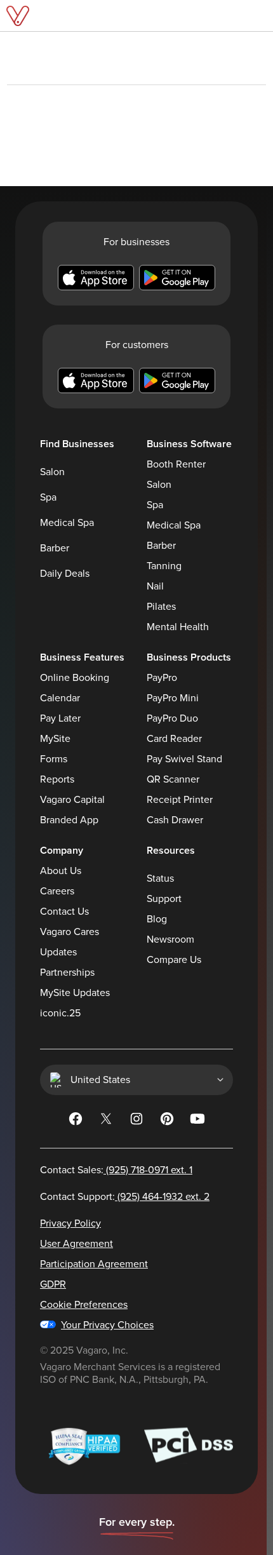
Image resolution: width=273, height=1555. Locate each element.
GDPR (53, 1284)
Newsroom (170, 939)
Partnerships (67, 972)
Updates (58, 952)
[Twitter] (106, 1121)
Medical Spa (67, 523)
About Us (60, 871)
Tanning (164, 566)
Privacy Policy (70, 1223)
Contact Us (64, 911)
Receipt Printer (180, 800)
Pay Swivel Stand (184, 759)
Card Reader (174, 739)
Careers (57, 891)
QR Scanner (173, 779)
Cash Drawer (175, 820)
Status (160, 878)
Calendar (60, 698)
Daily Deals (65, 574)
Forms (53, 759)
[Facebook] (75, 1121)
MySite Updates (75, 993)
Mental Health (178, 627)
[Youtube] (197, 1121)
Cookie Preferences (84, 1304)
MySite (55, 739)
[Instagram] (136, 1121)
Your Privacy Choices (107, 1325)
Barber (54, 548)
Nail (155, 586)
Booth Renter (176, 464)
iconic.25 (60, 1013)
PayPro (162, 678)
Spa (48, 497)
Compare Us (174, 960)
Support (164, 899)
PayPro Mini (173, 698)
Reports (57, 779)
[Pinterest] (167, 1121)
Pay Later (60, 718)
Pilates (161, 607)
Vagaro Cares (69, 932)
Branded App (69, 820)
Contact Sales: (116, 1170)
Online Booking (74, 678)
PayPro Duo (172, 718)
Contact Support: (125, 1196)
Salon (52, 472)
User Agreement (76, 1243)
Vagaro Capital (72, 800)
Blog (157, 919)
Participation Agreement (94, 1264)
